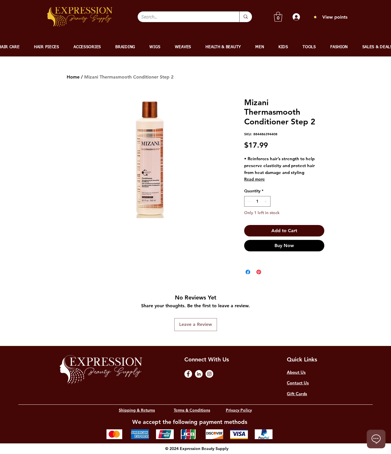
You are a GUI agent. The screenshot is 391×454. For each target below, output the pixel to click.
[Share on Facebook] (247, 272)
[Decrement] (248, 201)
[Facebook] (188, 374)
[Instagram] (209, 374)
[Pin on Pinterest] (258, 272)
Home (73, 77)
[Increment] (266, 201)
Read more (254, 179)
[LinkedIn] (199, 374)
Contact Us (298, 382)
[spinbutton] (257, 201)
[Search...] (245, 16)
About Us (296, 372)
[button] (278, 17)
